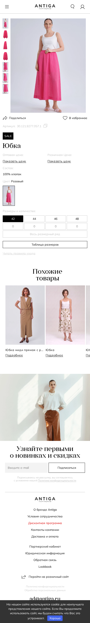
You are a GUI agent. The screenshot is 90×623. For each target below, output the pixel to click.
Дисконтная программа (45, 523)
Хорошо (54, 618)
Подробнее (14, 355)
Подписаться (67, 468)
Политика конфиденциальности (45, 586)
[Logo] (45, 6)
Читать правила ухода (19, 253)
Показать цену (14, 161)
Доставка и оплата (45, 536)
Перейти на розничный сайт (49, 577)
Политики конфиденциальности (57, 480)
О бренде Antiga (45, 510)
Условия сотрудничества (45, 516)
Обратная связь (45, 560)
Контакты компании (45, 530)
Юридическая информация (45, 553)
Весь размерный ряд (45, 234)
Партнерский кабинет (45, 546)
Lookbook (45, 567)
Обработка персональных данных (45, 590)
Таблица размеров (45, 244)
